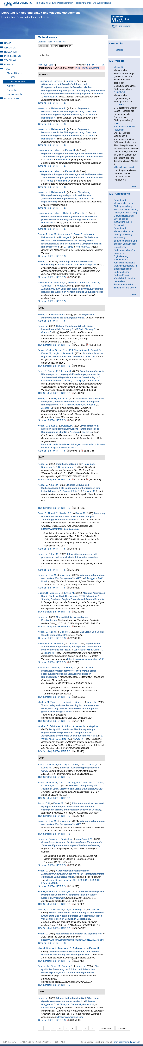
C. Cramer (65, 491)
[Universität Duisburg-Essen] (127, 21)
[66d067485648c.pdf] (73, 961)
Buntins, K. (57, 667)
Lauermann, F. (48, 1007)
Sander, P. (71, 81)
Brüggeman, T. (48, 1004)
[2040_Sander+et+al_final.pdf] (73, 697)
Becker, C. (87, 432)
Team (49, 42)
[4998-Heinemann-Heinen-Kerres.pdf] (68, 662)
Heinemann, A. (45, 81)
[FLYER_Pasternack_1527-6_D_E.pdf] (87, 479)
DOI (40, 345)
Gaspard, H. (88, 1004)
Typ (45, 65)
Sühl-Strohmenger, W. (85, 264)
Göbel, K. (98, 650)
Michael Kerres (59, 42)
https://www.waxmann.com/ (69, 1017)
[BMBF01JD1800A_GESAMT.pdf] (68, 886)
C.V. (13, 77)
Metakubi (118, 67)
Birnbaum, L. (60, 282)
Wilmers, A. (89, 234)
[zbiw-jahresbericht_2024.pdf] (68, 570)
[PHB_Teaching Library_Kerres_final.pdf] (68, 277)
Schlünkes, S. (56, 726)
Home (7, 43)
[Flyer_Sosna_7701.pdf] (82, 451)
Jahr (51, 65)
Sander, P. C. (65, 513)
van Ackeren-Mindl (83, 650)
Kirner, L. (79, 702)
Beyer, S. (58, 81)
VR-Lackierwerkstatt (124, 167)
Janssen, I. (54, 839)
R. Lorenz (90, 1001)
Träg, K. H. (55, 702)
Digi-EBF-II (119, 92)
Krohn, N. (80, 213)
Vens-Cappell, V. (84, 839)
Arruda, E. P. (44, 803)
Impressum (9, 1042)
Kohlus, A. (70, 726)
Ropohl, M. (48, 653)
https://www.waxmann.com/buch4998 (85, 659)
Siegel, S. (55, 966)
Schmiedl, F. (47, 286)
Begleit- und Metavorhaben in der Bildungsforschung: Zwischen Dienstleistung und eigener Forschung (126, 206)
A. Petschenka (64, 264)
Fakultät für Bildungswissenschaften (55, 3)
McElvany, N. (63, 1004)
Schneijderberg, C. (67, 467)
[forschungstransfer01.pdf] (73, 393)
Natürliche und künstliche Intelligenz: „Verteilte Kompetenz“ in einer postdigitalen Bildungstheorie (126, 265)
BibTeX (90, 65)
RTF (98, 65)
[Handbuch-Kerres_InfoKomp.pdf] (68, 588)
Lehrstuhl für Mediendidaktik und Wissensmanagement (40, 14)
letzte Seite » (122, 1028)
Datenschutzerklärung (35, 1042)
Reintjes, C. (81, 380)
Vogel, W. (93, 726)
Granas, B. (46, 332)
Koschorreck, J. (65, 234)
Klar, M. (52, 234)
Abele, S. (53, 739)
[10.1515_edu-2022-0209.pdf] (73, 904)
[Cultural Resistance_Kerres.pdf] (73, 345)
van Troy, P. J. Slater (68, 764)
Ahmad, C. (53, 513)
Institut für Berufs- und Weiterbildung (93, 3)
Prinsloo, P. (68, 353)
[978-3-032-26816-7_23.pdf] (87, 345)
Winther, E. (43, 726)
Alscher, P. (46, 408)
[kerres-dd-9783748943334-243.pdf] (73, 479)
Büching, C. (90, 329)
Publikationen (18, 81)
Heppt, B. (91, 404)
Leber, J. (58, 150)
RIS (103, 65)
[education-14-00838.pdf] (73, 816)
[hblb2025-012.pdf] (73, 508)
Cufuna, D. (43, 593)
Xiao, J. (85, 350)
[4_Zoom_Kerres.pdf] (68, 638)
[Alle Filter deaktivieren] (87, 68)
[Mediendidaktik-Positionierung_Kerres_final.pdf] (73, 626)
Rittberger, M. (79, 909)
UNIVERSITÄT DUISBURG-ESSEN (18, 4)
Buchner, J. (51, 891)
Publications (12, 56)
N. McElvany (68, 404)
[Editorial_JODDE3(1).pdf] (73, 366)
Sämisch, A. (66, 839)
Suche (46, 55)
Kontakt (59, 1042)
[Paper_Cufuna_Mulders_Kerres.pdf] (73, 612)
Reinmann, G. (48, 467)
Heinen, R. (59, 643)
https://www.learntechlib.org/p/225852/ (60, 529)
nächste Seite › (106, 1028)
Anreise (11, 86)
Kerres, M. (43, 108)
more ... (135, 186)
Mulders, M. (67, 426)
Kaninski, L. (68, 702)
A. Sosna (74, 432)
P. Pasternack (88, 464)
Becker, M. (80, 404)
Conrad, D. (95, 350)
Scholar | (43, 103)
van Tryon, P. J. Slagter (69, 350)
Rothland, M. (89, 491)
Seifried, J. (64, 739)
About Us (10, 47)
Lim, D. (56, 353)
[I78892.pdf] (73, 751)
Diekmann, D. (56, 909)
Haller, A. (67, 213)
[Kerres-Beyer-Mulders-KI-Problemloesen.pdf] (68, 451)
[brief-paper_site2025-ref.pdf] (68, 549)
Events (8, 64)
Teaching (10, 60)
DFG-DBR (119, 104)
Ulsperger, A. (65, 237)
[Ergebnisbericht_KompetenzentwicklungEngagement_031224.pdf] (68, 865)
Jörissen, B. (73, 282)
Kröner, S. (85, 282)
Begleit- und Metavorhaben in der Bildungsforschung (124, 231)
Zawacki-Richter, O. (47, 350)
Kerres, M (42, 261)
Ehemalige (12, 90)
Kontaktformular (15, 94)
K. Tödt (80, 329)
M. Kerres (98, 93)
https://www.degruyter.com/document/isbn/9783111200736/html (72, 940)
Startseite (42, 42)
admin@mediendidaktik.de (127, 1042)
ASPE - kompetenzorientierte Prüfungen (124, 126)
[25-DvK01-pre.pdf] (68, 420)
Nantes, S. (95, 380)
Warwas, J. (77, 739)
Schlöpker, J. (57, 380)
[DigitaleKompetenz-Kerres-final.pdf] (68, 1020)
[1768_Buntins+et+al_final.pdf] (73, 928)
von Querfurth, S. (59, 398)
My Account (11, 98)
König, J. (75, 491)
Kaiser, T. (69, 380)
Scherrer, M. (44, 966)
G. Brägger (89, 578)
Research (10, 52)
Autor (40, 65)
